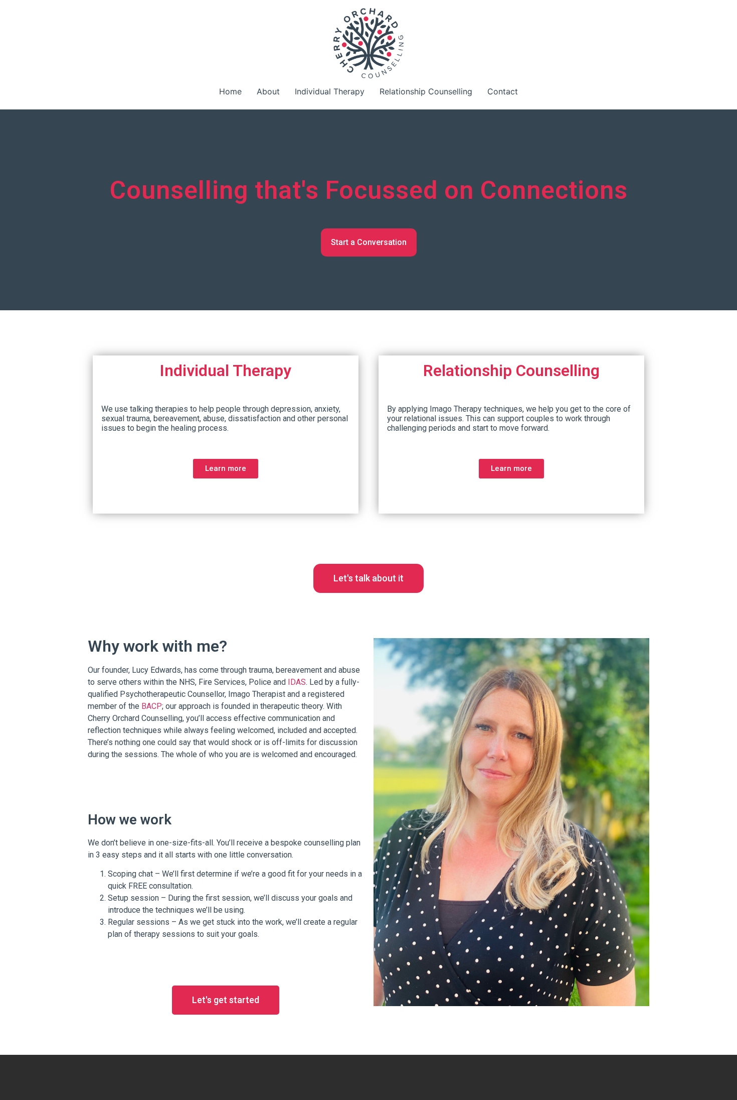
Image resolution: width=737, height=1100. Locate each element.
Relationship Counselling (426, 91)
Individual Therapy (329, 91)
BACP (151, 706)
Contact (502, 91)
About (268, 91)
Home (230, 91)
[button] (369, 242)
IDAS (297, 682)
